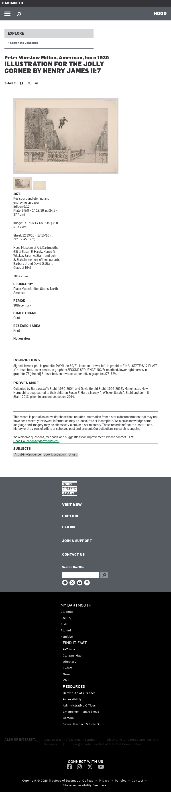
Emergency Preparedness (81, 712)
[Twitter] (90, 766)
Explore (16, 34)
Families (67, 637)
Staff (64, 624)
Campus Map (72, 655)
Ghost (73, 454)
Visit (66, 680)
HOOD (160, 13)
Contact (137, 780)
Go (104, 575)
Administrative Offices (79, 705)
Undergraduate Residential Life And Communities (105, 744)
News (67, 674)
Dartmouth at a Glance (79, 693)
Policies (120, 780)
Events (68, 668)
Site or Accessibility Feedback (84, 785)
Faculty (66, 618)
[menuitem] (85, 621)
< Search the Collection (23, 43)
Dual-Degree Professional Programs (70, 740)
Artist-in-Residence (27, 454)
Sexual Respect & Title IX (81, 724)
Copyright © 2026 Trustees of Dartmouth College (57, 780)
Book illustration (55, 454)
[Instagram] (79, 766)
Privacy (104, 780)
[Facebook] (69, 766)
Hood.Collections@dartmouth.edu (36, 441)
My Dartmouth (76, 605)
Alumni (66, 630)
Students (67, 612)
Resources (74, 687)
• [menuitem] (96, 780)
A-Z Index (70, 649)
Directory (69, 662)
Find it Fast (75, 643)
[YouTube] (101, 766)
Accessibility (72, 699)
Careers (68, 718)
